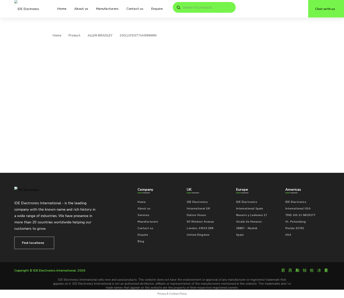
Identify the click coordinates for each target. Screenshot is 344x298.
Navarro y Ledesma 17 (251, 215)
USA (288, 235)
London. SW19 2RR (200, 228)
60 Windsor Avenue (200, 222)
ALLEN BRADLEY (100, 35)
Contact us (145, 228)
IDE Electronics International (54, 270)
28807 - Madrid (246, 228)
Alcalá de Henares (249, 222)
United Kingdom (198, 235)
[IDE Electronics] (26, 9)
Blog (141, 241)
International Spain (249, 208)
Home (57, 35)
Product (74, 35)
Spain (240, 235)
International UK (198, 208)
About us (144, 208)
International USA (298, 208)
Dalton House (196, 215)
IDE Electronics (197, 202)
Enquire (143, 235)
